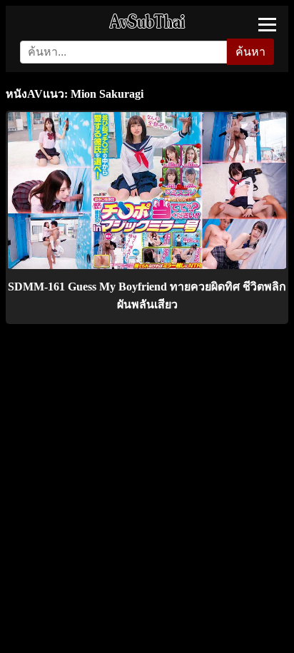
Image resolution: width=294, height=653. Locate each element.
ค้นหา (250, 52)
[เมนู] (267, 24)
